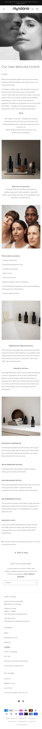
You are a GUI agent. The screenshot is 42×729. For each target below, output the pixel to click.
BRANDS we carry (9, 683)
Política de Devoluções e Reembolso (16, 661)
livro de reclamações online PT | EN (15, 693)
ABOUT (6, 633)
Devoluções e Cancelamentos (14, 666)
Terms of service (12, 721)
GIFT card (7, 656)
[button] (4, 9)
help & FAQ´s (8, 688)
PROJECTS (7, 642)
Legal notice (32, 721)
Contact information (21, 724)
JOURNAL (7, 647)
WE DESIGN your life (10, 638)
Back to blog (22, 552)
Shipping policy (23, 721)
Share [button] (5, 74)
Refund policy (22, 718)
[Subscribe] (35, 582)
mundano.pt (13, 718)
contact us (7, 679)
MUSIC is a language (10, 652)
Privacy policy (32, 718)
